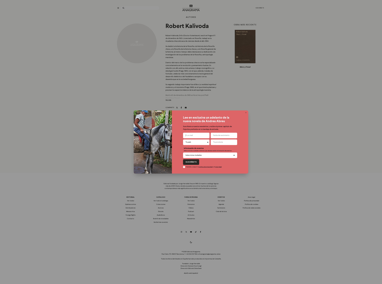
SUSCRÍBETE (191, 162)
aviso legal (218, 167)
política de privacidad (206, 167)
